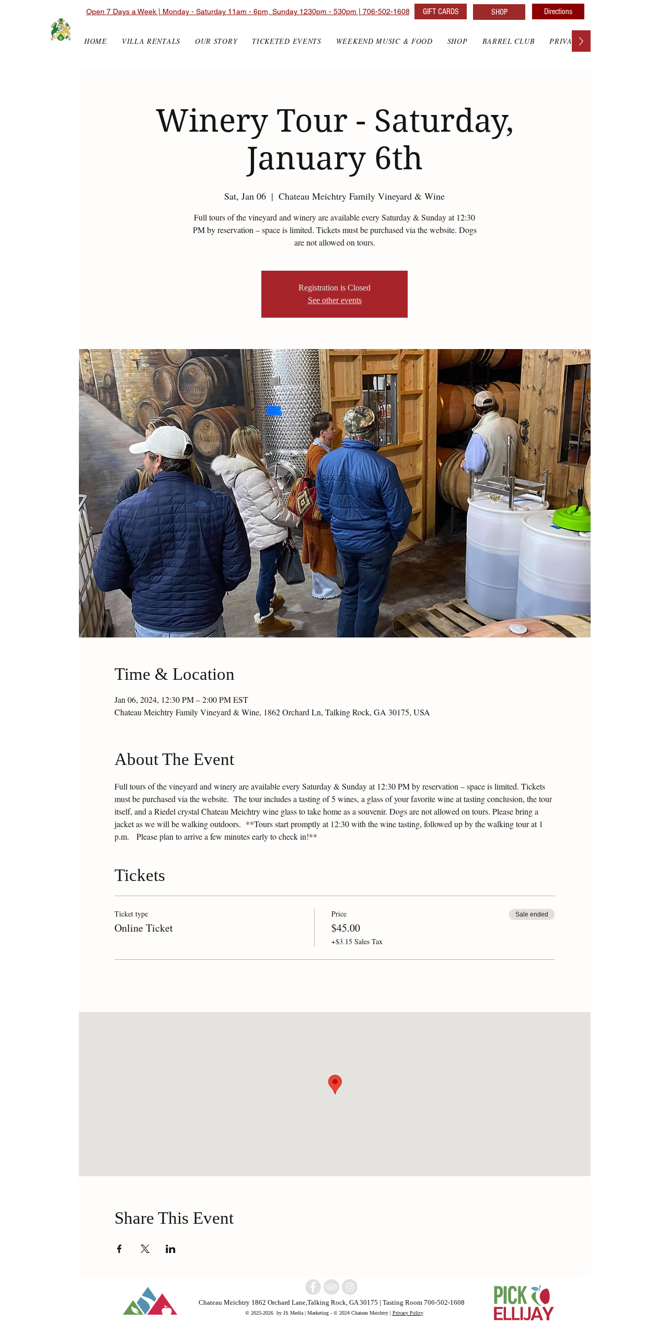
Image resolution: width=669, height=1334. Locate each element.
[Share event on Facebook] (119, 1249)
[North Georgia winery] (313, 1287)
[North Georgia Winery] (331, 1287)
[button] (457, 41)
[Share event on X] (145, 1249)
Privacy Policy (408, 1312)
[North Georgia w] (349, 1287)
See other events (335, 300)
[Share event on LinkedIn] (171, 1249)
